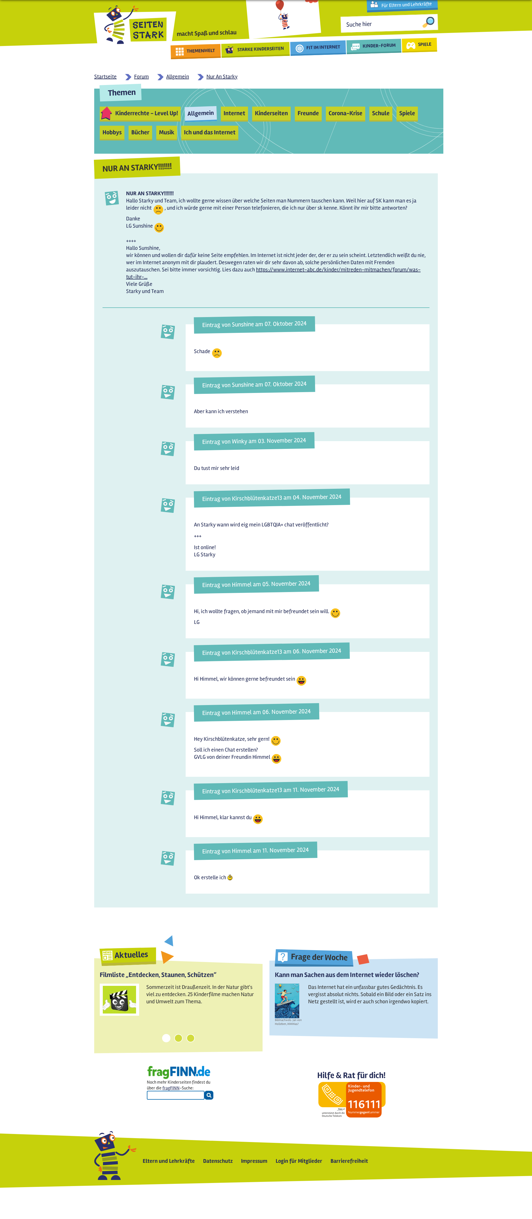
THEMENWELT (201, 50)
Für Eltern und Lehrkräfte (406, 5)
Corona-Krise (345, 113)
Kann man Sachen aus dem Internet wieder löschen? (347, 975)
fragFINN (171, 1088)
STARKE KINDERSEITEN (260, 49)
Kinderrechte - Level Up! (146, 113)
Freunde (308, 113)
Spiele (407, 113)
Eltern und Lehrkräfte (169, 1161)
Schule (381, 113)
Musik (166, 132)
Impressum (254, 1161)
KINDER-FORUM (379, 45)
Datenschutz (218, 1161)
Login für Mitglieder (299, 1161)
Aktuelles (131, 955)
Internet (234, 113)
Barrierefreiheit (349, 1161)
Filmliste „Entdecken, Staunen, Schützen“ (158, 975)
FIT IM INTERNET (323, 47)
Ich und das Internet (210, 132)
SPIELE (424, 44)
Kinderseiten (271, 113)
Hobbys (112, 132)
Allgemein (200, 113)
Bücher (140, 132)
